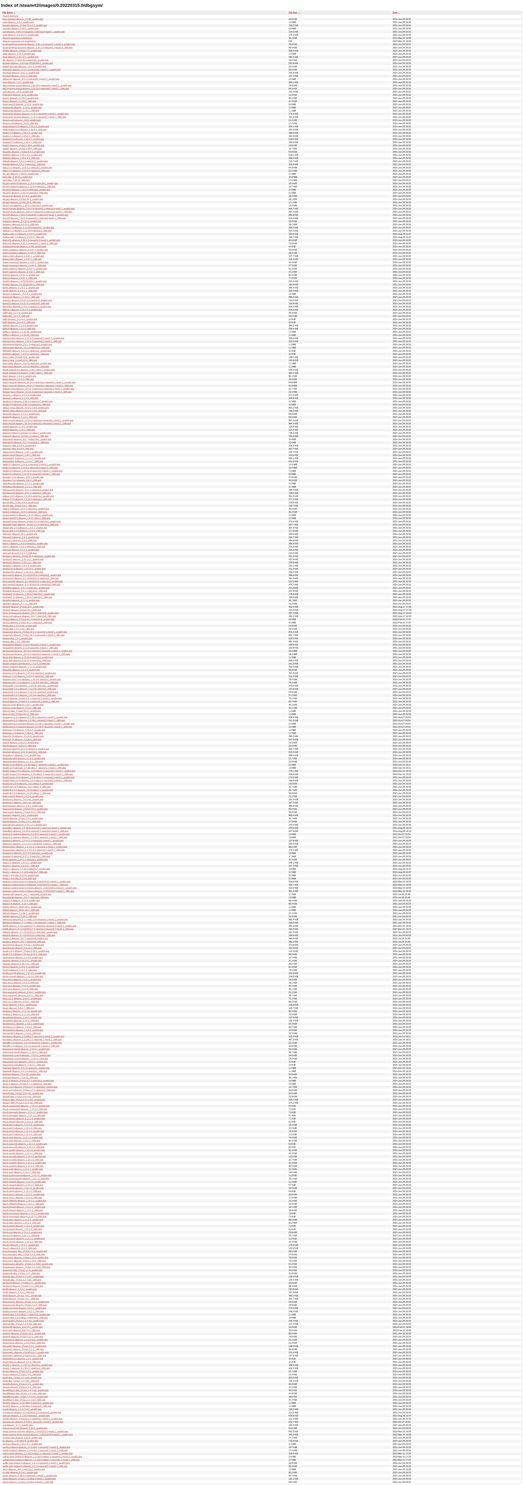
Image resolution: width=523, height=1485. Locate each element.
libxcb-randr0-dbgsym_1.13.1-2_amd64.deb (24, 1150)
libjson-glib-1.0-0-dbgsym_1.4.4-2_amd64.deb (25, 528)
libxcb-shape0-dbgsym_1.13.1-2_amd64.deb (24, 1182)
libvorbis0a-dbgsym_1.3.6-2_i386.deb (21, 1021)
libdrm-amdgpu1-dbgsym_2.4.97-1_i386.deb (24, 253)
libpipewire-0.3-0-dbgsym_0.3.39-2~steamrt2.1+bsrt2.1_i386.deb (34, 720)
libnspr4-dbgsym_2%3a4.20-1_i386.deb (22, 610)
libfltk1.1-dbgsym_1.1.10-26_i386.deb (21, 335)
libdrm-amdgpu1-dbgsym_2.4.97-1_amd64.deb (25, 250)
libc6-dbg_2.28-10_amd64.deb (17, 177)
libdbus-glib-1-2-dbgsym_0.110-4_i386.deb (23, 237)
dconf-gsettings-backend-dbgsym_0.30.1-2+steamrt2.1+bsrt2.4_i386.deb (37, 47)
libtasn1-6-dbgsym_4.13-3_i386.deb (20, 904)
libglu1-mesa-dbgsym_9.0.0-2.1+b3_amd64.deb (26, 408)
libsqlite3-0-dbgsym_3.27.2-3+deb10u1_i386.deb (26, 856)
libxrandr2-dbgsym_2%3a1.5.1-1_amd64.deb (24, 1346)
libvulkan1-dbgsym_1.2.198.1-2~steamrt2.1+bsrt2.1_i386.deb (32, 1039)
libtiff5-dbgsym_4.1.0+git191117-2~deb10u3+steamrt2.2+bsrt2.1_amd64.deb (39, 926)
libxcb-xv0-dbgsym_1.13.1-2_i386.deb (21, 1235)
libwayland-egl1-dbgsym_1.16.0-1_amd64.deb (25, 1062)
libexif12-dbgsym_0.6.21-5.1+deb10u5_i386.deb (26, 303)
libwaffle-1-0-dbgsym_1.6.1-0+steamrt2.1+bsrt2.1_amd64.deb (32, 1043)
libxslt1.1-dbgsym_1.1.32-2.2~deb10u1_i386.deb (26, 1368)
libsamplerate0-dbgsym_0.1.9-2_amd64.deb (24, 758)
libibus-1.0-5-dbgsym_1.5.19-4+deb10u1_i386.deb (27, 499)
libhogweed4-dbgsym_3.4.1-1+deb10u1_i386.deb (27, 493)
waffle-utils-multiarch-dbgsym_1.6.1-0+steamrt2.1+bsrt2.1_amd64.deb (36, 1463)
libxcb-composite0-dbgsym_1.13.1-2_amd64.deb (26, 1106)
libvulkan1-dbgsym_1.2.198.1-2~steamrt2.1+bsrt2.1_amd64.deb (33, 1036)
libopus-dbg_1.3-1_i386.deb (16, 641)
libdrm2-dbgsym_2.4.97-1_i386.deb (20, 278)
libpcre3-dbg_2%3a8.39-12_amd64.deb (22, 711)
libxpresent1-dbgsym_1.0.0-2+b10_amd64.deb (25, 1340)
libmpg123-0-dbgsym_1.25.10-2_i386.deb (23, 572)
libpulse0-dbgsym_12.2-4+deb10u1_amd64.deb (26, 749)
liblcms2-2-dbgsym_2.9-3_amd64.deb (21, 537)
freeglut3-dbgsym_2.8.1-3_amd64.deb (21, 73)
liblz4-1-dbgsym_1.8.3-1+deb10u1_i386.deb (24, 547)
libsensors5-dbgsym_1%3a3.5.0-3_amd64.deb (25, 809)
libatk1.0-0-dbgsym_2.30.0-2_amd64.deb (22, 133)
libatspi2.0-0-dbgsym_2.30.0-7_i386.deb (22, 142)
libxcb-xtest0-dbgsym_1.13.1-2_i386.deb (22, 1229)
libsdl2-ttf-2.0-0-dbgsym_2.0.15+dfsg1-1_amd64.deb (28, 790)
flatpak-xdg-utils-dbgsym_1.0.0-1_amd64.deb (24, 66)
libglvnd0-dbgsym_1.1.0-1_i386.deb (20, 417)
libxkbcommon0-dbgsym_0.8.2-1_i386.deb (23, 1311)
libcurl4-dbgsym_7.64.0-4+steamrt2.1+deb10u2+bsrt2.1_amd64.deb (35, 215)
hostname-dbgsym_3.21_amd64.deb (20, 95)
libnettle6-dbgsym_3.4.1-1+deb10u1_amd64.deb (26, 588)
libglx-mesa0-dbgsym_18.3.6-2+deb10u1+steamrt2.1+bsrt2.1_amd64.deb (38, 420)
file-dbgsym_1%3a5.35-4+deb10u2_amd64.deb (26, 60)
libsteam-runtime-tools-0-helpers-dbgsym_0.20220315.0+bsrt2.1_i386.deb (38, 891)
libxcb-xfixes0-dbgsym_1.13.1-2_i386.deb (23, 1210)
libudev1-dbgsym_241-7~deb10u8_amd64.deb (25, 938)
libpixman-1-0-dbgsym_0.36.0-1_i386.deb (23, 733)
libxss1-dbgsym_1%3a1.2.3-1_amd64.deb (23, 1371)
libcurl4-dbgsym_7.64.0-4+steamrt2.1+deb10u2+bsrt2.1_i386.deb (34, 218)
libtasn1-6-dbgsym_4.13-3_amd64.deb (21, 900)
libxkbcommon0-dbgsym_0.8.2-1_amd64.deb (24, 1308)
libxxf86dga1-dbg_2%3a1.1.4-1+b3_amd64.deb (26, 1390)
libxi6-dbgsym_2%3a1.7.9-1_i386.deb (21, 1299)
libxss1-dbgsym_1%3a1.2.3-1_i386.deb (22, 1374)
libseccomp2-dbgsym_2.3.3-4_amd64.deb (23, 796)
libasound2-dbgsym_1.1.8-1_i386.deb (21, 111)
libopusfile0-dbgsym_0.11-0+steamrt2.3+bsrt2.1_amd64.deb (31, 645)
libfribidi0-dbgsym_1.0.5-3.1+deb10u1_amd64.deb (27, 351)
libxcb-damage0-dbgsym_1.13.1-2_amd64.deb (25, 1112)
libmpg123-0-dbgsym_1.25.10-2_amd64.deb (24, 569)
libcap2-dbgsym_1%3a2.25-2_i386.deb (22, 202)
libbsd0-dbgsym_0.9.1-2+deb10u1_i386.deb (24, 164)
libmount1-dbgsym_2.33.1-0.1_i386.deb (22, 562)
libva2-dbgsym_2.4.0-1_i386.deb (18, 1008)
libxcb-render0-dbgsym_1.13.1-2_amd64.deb (24, 1163)
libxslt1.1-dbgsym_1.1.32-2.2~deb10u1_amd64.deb (27, 1365)
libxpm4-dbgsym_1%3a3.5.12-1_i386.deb (23, 1337)
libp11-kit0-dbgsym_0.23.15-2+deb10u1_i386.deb (27, 660)
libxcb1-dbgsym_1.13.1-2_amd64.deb (21, 1245)
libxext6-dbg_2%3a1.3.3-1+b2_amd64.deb (23, 1276)
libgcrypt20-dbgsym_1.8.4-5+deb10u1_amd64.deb (27, 363)
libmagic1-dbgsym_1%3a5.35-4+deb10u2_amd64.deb (29, 556)
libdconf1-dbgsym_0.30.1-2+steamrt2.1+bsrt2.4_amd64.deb (31, 240)
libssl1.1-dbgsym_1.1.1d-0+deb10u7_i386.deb (25, 872)
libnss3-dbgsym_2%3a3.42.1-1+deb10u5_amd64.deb (28, 619)
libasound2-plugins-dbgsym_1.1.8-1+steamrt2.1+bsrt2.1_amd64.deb (36, 114)
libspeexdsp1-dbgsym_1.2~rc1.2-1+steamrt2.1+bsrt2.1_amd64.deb (35, 847)
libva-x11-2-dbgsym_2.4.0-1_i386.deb (21, 1002)
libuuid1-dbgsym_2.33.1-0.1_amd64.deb (22, 961)
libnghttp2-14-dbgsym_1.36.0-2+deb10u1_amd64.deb (29, 594)
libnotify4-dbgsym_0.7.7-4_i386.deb (20, 604)
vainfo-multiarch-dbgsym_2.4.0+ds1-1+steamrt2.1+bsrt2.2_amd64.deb (36, 1447)
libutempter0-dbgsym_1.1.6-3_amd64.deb (23, 957)
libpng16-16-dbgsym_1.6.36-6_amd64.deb (23, 736)
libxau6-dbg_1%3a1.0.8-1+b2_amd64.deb (23, 1093)
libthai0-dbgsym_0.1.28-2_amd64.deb (21, 913)
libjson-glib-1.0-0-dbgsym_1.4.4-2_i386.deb (24, 531)
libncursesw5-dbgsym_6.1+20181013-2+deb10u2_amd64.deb (33, 581)
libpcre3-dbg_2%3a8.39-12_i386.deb (21, 714)
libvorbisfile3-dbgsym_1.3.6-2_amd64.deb (23, 1030)
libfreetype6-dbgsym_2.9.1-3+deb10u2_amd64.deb (27, 344)
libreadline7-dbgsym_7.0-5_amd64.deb (22, 755)
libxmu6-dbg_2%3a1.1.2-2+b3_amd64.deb (23, 1321)
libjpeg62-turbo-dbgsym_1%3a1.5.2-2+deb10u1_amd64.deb (32, 521)
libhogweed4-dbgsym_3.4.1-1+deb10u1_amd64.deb (28, 490)
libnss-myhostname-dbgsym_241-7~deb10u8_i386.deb (29, 616)
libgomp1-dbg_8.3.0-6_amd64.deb (19, 445)
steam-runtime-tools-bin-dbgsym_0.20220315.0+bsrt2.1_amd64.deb (35, 1431)
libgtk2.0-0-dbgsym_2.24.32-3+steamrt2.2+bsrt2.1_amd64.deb (33, 471)
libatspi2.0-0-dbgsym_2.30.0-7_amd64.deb (23, 139)
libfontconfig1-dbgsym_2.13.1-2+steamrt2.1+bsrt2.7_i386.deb (32, 341)
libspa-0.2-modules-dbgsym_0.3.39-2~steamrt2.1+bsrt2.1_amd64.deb (36, 834)
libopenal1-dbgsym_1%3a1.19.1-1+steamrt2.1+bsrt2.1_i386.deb (34, 635)
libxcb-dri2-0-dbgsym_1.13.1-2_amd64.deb (23, 1125)
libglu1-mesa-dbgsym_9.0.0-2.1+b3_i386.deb (24, 411)
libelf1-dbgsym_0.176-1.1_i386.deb (20, 291)
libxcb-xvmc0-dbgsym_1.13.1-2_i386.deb (22, 1242)
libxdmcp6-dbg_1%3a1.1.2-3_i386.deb (21, 1273)
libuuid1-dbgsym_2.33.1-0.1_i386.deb (21, 964)
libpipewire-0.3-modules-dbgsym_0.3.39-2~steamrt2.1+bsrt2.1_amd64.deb (39, 724)
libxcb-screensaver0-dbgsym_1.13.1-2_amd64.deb (27, 1175)
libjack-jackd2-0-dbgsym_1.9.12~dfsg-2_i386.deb (26, 518)
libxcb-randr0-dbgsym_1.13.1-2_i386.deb (22, 1153)
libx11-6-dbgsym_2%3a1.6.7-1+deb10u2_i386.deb (27, 1084)
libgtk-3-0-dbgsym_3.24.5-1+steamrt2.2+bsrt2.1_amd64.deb (31, 464)
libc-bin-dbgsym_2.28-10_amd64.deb (21, 174)
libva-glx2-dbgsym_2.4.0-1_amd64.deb (21, 986)
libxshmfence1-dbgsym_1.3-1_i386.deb (22, 1362)
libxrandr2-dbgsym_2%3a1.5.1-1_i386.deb (23, 1349)
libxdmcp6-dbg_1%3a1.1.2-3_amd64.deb (22, 1270)
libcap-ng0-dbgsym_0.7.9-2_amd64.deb (22, 196)
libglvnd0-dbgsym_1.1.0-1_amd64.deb (21, 414)
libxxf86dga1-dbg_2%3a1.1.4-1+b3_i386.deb (24, 1393)
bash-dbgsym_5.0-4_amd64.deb (18, 22)
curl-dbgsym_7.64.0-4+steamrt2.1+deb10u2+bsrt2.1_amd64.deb (34, 32)
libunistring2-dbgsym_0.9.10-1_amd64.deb (23, 945)
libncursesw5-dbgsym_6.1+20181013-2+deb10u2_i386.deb (31, 584)
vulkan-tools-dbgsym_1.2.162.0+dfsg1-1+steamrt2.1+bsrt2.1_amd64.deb (37, 1453)
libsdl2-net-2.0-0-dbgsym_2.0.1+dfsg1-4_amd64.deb (28, 784)
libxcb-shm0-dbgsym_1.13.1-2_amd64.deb (23, 1188)
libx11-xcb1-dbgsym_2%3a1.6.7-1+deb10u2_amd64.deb (30, 1087)
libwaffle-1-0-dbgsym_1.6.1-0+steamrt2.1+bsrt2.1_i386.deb (31, 1046)
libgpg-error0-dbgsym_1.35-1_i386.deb (21, 455)
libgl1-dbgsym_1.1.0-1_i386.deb (18, 379)
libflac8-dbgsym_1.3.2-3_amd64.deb (20, 325)
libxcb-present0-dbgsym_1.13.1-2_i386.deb (24, 1147)
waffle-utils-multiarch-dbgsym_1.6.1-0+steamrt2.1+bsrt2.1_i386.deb (35, 1466)
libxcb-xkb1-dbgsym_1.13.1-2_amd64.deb (23, 1220)
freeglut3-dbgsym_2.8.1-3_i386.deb (20, 76)
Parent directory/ (10, 16)
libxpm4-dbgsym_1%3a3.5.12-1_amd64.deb (24, 1333)
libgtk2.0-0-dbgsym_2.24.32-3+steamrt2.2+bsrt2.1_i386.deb (31, 474)
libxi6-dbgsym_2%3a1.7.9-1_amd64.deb (22, 1296)
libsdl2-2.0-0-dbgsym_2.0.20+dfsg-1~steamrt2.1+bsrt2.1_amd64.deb (36, 765)
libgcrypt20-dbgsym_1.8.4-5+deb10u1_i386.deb (26, 366)
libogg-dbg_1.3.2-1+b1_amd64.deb (20, 626)
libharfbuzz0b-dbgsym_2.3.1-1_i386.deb (22, 487)
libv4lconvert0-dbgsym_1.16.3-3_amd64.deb (24, 973)
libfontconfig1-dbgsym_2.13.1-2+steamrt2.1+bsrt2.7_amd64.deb (33, 338)
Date (395, 12)
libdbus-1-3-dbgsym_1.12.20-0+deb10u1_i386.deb (27, 231)
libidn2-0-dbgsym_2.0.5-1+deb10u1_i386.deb (25, 512)
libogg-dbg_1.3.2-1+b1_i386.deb (18, 629)
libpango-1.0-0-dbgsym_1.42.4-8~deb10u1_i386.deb (28, 676)
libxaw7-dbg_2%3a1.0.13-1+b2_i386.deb (22, 1103)
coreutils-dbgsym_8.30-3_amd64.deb (21, 28)
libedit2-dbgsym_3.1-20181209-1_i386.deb (23, 284)
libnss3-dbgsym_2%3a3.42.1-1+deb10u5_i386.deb (27, 622)
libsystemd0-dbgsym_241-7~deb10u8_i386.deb (26, 897)
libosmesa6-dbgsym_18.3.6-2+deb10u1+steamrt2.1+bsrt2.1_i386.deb (36, 654)
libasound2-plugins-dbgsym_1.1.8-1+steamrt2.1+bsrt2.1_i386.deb (34, 117)
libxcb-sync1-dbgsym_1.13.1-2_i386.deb (22, 1198)
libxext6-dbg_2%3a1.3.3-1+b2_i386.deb (22, 1280)
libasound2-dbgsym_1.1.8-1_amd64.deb (22, 107)
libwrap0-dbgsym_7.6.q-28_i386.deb (20, 1077)
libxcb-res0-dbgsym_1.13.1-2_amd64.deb (23, 1169)
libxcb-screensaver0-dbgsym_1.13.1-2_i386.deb (26, 1179)
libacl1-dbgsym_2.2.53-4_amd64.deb (21, 98)
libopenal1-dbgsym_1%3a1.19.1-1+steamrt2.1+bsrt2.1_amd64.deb (35, 632)
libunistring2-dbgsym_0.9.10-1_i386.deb (22, 948)
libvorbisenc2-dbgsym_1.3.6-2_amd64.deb (23, 1024)
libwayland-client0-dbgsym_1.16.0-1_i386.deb (25, 1052)
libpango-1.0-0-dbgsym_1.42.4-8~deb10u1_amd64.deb (29, 673)
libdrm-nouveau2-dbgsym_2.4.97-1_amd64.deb (25, 262)
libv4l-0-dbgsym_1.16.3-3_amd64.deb (21, 967)
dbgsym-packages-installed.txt (17, 38)
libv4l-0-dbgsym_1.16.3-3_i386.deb (20, 970)
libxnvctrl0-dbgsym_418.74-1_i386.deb (21, 1330)
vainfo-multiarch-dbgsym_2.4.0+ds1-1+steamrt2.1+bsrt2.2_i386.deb (35, 1450)
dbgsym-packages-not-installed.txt (19, 41)
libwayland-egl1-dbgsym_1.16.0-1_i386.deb (24, 1065)
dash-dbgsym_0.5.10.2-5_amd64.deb (21, 35)
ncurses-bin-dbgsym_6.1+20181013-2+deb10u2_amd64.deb (32, 1412)
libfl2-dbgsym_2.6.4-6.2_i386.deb (19, 322)
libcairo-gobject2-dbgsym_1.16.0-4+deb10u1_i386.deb (29, 186)
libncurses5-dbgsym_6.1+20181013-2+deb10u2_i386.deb (31, 578)
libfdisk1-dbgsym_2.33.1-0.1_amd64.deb (22, 310)
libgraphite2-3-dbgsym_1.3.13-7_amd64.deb (24, 458)
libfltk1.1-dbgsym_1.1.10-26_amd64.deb (22, 332)
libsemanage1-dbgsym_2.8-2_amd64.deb (23, 806)
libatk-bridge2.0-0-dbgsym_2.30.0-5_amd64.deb (26, 126)
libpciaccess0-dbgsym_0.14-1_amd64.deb (23, 705)
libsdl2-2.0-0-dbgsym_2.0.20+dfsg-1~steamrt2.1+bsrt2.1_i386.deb (34, 768)
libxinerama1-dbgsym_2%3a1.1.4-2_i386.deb (25, 1305)
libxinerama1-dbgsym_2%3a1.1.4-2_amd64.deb (26, 1302)
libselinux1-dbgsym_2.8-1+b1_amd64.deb (23, 799)
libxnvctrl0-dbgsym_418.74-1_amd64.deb (23, 1327)
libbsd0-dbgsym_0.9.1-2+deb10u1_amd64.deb (25, 161)
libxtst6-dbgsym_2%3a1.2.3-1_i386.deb (22, 1387)
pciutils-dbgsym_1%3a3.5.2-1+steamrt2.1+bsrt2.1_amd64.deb (32, 1419)
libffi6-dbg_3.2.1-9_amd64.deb (17, 313)
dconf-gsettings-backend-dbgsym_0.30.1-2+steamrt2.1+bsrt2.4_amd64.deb (39, 44)
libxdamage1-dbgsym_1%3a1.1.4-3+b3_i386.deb (26, 1267)
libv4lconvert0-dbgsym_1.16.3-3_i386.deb (23, 976)
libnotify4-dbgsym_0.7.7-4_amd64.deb (21, 600)
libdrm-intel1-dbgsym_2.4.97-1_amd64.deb (23, 256)
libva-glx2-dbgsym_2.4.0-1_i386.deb (20, 989)
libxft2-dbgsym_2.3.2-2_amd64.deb (20, 1289)
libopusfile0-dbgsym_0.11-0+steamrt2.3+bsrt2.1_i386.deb (30, 648)
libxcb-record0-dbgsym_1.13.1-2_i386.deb (23, 1160)
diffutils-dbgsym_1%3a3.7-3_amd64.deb (22, 51)
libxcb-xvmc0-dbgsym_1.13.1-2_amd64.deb (24, 1239)
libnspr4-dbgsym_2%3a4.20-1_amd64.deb (23, 607)
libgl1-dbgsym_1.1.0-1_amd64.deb (19, 376)
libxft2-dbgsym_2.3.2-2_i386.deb (18, 1292)
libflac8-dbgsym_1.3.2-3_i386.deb (19, 329)
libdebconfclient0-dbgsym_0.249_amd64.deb (24, 246)
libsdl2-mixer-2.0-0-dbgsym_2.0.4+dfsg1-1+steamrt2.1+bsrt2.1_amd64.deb (39, 777)
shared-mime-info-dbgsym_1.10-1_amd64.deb (25, 1428)
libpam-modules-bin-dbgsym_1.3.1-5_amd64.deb (26, 664)
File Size (293, 12)
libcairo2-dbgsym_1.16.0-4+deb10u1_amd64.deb (26, 190)
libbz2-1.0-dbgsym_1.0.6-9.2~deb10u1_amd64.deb (27, 168)
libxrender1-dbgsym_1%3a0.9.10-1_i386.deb (24, 1355)
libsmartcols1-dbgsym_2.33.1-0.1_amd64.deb (25, 825)
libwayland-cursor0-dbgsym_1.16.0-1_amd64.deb (27, 1055)
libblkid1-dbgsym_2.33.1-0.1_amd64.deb (22, 155)
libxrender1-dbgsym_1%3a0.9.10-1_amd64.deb (26, 1352)
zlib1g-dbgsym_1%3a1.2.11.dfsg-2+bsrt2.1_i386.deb (28, 1482)
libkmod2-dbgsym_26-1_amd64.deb (20, 534)
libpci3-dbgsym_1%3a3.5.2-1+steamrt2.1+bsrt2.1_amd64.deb (32, 698)
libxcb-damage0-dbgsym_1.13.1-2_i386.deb (24, 1115)
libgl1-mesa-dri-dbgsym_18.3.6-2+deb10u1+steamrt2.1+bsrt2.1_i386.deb (38, 386)
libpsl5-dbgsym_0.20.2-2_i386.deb (19, 746)
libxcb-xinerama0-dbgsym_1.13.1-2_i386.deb (24, 1216)
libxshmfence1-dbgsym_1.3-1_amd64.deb (23, 1359)
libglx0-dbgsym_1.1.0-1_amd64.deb (20, 427)
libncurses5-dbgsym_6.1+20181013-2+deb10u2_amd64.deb (32, 575)
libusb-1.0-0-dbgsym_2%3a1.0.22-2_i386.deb (25, 954)
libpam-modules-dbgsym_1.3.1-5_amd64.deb (24, 667)
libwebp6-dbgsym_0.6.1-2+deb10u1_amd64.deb (26, 1068)
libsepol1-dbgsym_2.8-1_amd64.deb (20, 815)
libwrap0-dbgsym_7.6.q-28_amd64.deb (21, 1074)
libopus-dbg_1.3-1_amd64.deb (17, 638)
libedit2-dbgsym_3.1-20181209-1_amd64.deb (25, 281)
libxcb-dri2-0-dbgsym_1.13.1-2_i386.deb (22, 1128)
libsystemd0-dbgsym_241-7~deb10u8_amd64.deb (27, 894)
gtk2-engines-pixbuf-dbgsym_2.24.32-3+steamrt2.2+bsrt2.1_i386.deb (36, 88)
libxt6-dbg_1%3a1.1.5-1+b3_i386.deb (21, 1381)
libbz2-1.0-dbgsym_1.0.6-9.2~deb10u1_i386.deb (26, 171)
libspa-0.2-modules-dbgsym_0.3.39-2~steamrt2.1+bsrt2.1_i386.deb (35, 837)
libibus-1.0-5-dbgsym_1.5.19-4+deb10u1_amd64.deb (28, 496)
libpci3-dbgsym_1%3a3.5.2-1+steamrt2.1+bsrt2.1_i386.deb (31, 701)
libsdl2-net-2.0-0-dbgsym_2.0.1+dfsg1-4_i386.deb (27, 787)
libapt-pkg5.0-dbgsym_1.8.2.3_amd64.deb (23, 104)
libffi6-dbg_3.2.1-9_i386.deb (16, 316)
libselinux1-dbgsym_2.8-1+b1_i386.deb (22, 803)
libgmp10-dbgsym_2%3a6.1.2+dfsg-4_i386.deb (25, 436)
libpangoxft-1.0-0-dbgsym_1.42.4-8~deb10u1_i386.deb (29, 695)
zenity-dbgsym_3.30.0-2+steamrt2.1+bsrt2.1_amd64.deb (30, 1476)
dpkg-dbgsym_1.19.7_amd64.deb (19, 54)
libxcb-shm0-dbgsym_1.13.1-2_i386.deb (22, 1191)
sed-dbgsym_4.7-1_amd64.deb (18, 1425)
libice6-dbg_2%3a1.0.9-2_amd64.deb (21, 502)
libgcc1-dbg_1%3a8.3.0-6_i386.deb (20, 360)
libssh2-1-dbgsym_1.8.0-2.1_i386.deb (21, 866)
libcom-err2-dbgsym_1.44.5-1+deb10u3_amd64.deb (28, 205)
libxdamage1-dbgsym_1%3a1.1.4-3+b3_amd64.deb (28, 1264)
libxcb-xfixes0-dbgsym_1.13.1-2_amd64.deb (24, 1207)
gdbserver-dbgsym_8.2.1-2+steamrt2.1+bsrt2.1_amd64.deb (31, 79)
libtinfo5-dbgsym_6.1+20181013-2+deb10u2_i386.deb (29, 935)
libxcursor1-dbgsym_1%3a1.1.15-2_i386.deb (24, 1261)
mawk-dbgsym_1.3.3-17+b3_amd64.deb (22, 1409)
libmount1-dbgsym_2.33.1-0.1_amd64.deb (23, 559)
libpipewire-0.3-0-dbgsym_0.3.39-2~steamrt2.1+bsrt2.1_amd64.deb (35, 717)
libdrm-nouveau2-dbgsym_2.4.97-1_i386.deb (24, 265)
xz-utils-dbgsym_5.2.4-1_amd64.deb (20, 1472)
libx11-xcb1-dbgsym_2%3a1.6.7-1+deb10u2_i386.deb (29, 1090)
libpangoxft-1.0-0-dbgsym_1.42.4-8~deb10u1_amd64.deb (30, 692)
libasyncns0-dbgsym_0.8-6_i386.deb (20, 123)
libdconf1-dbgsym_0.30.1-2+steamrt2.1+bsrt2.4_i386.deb (30, 243)
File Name (8, 12)
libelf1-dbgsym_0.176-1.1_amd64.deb (21, 288)
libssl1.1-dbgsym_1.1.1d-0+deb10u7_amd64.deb (26, 869)
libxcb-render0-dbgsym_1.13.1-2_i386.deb (23, 1166)
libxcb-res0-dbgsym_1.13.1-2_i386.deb (21, 1172)
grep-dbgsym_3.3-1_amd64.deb (18, 82)
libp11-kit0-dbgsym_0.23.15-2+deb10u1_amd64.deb (28, 657)
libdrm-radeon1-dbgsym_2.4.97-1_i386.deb (23, 272)
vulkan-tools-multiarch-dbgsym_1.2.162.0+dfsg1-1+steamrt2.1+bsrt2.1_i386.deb (41, 1460)
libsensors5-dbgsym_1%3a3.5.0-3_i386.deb (24, 812)
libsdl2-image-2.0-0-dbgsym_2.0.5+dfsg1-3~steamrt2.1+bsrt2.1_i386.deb (38, 774)
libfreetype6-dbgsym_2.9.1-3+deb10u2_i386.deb (26, 348)
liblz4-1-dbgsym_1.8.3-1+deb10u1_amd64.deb (25, 543)
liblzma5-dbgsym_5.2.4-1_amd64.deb (21, 550)
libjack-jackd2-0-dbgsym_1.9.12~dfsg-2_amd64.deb (28, 515)
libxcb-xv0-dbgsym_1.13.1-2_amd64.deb (22, 1232)
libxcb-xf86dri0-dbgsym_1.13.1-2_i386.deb (23, 1204)
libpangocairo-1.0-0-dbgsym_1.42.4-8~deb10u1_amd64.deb (32, 679)
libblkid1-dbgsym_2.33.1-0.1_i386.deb (21, 158)
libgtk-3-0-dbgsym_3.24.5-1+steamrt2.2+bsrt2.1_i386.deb (30, 468)
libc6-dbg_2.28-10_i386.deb (16, 180)
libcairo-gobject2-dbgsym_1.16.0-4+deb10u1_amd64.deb (30, 183)
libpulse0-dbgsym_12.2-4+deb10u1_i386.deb (25, 752)
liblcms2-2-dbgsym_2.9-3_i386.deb (20, 540)
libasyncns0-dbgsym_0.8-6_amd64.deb (22, 120)
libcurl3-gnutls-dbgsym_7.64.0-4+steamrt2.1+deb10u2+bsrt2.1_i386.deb (37, 212)
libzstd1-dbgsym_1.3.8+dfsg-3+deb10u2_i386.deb (27, 1406)
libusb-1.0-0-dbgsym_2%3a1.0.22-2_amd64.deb (26, 951)
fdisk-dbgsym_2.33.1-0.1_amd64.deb (20, 57)
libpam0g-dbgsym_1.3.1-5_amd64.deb (21, 670)
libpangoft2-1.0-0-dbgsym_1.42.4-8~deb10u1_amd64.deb (30, 686)
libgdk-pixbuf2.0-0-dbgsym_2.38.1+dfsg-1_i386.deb (27, 373)
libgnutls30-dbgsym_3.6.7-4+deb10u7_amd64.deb (27, 439)
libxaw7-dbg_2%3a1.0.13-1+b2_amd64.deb (24, 1100)
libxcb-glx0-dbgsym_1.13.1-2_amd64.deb (23, 1137)
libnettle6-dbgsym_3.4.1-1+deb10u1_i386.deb (25, 591)
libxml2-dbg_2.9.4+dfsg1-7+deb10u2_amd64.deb (26, 1314)
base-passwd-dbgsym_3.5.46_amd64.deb (23, 19)
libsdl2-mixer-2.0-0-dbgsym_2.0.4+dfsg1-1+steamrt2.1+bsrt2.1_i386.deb (37, 780)
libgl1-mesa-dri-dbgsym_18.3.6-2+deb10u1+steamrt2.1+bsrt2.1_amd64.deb (39, 382)
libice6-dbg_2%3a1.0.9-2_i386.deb (20, 506)
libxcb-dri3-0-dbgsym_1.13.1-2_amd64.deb (23, 1131)
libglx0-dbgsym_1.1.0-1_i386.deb (19, 430)
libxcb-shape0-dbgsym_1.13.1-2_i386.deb (23, 1185)
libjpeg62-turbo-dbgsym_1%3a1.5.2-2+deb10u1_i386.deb (30, 525)
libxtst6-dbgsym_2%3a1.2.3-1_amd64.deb (23, 1384)
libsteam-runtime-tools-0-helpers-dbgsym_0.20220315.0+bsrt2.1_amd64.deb (40, 888)
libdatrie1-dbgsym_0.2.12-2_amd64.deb (22, 221)
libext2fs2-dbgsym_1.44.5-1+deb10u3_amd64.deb (27, 307)
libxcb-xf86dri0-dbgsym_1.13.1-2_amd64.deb (24, 1201)
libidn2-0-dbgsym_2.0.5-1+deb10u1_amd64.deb (26, 509)
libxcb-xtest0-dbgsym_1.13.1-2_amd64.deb (23, 1226)
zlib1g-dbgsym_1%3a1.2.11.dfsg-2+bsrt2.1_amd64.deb (29, 1479)
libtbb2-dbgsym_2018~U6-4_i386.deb (21, 910)
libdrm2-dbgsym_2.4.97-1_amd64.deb (21, 275)
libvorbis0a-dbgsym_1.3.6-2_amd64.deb (22, 1017)
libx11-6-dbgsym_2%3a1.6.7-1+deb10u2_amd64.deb (28, 1081)
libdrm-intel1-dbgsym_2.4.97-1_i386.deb (22, 259)
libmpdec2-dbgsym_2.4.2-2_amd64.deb (22, 566)
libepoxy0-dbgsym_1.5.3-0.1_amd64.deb (22, 294)
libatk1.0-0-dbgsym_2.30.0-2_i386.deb (21, 136)
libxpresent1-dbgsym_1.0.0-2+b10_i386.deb (24, 1343)
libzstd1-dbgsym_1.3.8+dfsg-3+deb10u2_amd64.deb (28, 1403)
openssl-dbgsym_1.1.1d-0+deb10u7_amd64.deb (26, 1416)
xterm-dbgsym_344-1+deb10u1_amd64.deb (24, 1469)
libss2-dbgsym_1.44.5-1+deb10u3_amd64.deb (25, 859)
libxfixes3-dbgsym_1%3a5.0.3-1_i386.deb (23, 1286)
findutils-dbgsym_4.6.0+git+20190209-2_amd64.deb (28, 63)
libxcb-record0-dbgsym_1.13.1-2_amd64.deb (24, 1156)
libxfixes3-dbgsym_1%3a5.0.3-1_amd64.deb (24, 1283)
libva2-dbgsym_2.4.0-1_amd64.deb (20, 1005)
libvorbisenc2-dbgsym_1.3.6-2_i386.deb (22, 1027)
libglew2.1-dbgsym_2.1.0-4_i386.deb (20, 398)
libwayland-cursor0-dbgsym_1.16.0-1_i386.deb (25, 1059)
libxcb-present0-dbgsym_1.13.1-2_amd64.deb (25, 1144)
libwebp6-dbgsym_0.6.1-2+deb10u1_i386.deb (25, 1071)
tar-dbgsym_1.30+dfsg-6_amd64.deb (20, 1441)
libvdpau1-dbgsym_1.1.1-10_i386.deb (21, 1014)
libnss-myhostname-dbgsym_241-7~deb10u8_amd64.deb (30, 613)
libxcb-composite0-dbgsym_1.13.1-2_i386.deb (25, 1109)
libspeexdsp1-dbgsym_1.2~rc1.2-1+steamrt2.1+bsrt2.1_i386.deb (34, 850)
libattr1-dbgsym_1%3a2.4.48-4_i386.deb (22, 149)
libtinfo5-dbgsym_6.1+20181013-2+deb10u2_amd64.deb (30, 932)
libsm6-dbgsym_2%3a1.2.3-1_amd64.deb (23, 818)
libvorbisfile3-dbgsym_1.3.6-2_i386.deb (22, 1033)
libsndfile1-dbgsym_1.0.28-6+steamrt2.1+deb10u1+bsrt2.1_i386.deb (36, 831)
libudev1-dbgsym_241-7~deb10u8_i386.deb (24, 942)
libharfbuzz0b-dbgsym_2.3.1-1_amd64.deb (23, 483)
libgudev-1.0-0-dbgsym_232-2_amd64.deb (23, 477)
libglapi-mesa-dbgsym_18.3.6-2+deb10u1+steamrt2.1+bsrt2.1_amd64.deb (38, 389)
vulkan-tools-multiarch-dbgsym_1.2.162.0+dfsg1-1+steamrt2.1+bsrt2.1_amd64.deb (42, 1457)
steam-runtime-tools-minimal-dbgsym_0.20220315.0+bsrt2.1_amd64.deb (38, 1434)
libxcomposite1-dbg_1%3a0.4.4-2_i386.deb (24, 1254)
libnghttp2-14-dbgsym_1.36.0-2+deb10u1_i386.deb (27, 597)
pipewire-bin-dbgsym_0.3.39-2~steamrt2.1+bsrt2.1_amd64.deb (33, 1422)
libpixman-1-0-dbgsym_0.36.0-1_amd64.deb (24, 730)
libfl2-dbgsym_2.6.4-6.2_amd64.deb (20, 319)
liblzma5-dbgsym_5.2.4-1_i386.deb (20, 553)
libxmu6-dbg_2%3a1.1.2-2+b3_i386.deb (22, 1324)
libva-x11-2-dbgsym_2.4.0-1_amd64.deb (22, 998)
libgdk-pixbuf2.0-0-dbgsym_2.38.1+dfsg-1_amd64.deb (29, 370)
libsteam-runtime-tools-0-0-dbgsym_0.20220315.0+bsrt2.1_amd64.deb (37, 882)
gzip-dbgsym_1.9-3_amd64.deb (18, 92)
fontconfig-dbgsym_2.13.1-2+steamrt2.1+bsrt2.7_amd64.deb (32, 70)
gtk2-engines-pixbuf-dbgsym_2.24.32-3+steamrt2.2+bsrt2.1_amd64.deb (37, 85)
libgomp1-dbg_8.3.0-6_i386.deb (18, 449)
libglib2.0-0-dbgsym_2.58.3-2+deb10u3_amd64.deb (28, 401)
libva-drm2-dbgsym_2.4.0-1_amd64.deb (22, 980)
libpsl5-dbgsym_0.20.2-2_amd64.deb (21, 743)
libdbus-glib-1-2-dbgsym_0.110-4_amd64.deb (25, 234)
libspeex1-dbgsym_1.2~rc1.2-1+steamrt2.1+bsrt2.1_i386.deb (32, 844)
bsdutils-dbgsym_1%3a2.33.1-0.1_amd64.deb (25, 25)
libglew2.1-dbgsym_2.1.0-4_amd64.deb (22, 395)
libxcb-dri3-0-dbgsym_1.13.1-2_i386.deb (22, 1134)
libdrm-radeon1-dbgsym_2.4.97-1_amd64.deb (25, 269)
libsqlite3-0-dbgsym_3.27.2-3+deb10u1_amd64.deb (28, 853)
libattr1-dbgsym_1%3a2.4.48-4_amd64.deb (23, 145)
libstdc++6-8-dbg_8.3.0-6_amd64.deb (21, 875)
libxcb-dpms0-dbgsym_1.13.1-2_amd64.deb (24, 1118)
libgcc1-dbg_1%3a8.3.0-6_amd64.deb (21, 357)
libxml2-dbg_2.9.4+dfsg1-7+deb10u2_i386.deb (25, 1318)
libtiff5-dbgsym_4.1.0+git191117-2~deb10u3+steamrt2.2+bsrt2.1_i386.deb (38, 929)
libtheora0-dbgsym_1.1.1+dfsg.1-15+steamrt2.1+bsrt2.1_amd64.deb (35, 919)
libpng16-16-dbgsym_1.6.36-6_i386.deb (22, 739)
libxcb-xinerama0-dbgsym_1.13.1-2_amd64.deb (26, 1213)
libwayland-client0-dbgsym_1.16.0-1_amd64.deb (26, 1049)
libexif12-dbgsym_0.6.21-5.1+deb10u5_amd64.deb (27, 300)
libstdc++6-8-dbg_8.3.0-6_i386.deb (19, 878)
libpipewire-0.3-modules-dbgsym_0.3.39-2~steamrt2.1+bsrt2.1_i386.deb (37, 727)
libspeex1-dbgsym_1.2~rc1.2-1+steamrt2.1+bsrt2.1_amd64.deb (33, 841)
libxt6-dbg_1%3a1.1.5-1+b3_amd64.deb (22, 1378)
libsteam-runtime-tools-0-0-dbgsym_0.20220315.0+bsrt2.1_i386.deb (35, 885)
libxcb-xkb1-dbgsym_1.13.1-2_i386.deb (22, 1223)
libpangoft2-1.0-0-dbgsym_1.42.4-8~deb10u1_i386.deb (29, 689)
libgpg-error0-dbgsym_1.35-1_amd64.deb (23, 452)
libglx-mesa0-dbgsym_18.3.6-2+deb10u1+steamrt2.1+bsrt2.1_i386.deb (37, 423)
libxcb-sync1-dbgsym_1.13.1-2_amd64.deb (23, 1194)
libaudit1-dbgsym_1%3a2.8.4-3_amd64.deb (24, 152)
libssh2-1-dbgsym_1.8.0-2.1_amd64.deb (22, 863)
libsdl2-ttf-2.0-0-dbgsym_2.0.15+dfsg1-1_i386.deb (27, 793)
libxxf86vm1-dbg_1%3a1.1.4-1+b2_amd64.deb (25, 1397)
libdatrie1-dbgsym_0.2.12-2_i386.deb (21, 224)
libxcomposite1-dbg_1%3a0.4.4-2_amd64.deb (25, 1251)
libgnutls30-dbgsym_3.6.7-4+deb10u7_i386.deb (26, 442)
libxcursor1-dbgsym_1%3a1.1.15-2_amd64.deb (25, 1257)
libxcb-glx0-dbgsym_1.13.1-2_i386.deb (21, 1141)
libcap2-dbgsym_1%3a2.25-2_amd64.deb (23, 199)
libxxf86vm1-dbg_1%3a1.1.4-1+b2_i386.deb (24, 1400)
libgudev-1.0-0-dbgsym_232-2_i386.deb (22, 480)
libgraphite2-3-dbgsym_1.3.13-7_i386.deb (23, 461)
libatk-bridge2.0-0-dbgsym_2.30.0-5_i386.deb (25, 129)
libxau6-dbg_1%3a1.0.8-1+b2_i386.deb (22, 1096)
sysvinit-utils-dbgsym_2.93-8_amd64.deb (22, 1438)
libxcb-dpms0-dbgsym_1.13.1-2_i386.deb (23, 1122)
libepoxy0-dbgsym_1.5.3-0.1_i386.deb (21, 297)
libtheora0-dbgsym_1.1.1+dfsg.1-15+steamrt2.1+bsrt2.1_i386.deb (34, 923)
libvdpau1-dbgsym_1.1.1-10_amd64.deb (22, 1011)
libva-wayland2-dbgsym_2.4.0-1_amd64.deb (24, 992)
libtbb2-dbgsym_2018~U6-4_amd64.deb (22, 907)
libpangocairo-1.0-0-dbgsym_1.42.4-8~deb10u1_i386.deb (30, 682)
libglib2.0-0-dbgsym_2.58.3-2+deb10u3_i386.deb (26, 404)
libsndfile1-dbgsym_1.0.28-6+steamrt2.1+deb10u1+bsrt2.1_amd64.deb (37, 828)
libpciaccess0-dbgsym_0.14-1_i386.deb (22, 708)
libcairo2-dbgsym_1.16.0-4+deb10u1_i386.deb (25, 193)
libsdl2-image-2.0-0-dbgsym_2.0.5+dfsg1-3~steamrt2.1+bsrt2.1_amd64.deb (39, 771)
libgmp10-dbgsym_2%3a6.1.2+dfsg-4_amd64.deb (27, 433)
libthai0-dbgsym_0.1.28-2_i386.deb (20, 916)
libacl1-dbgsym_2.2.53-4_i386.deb (19, 101)
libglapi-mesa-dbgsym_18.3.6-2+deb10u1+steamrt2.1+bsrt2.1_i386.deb (37, 392)
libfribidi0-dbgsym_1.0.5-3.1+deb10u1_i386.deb (26, 354)
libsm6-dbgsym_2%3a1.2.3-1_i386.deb (21, 821)
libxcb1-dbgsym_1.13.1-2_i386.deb (20, 1248)
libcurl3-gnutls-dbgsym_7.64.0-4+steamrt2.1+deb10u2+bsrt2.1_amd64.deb (39, 209)
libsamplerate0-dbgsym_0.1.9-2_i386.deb (23, 761)
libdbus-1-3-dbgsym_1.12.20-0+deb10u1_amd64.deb (28, 227)
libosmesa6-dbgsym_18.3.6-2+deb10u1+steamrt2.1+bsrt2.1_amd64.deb (37, 651)
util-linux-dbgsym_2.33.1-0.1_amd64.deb (22, 1444)
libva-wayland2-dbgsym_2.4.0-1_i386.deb (23, 995)
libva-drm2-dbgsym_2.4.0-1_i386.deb (21, 983)
